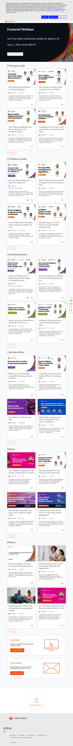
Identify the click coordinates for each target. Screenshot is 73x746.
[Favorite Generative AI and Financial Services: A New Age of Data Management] (62, 530)
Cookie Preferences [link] (41, 735)
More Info (63, 17)
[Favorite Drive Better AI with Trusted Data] (32, 437)
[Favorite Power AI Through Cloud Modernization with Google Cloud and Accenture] (32, 298)
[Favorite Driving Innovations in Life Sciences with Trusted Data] (62, 488)
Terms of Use (13, 735)
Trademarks (21, 735)
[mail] (71, 301)
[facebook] (71, 310)
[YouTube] (10, 729)
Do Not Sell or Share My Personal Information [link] (20, 737)
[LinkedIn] (7, 729)
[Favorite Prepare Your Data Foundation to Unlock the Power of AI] (32, 340)
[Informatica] (10, 22)
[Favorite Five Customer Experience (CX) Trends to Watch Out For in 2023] (32, 488)
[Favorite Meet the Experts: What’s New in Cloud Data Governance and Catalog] (32, 625)
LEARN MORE (17, 650)
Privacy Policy (30, 735)
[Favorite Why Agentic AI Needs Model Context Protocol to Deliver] (62, 104)
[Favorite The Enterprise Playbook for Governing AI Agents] (32, 104)
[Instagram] (5, 732)
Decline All (53, 17)
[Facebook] (5, 729)
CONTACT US (17, 673)
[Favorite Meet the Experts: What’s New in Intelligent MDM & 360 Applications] (62, 583)
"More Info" (32, 11)
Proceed (44, 17)
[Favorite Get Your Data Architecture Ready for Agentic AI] (32, 200)
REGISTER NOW (15, 54)
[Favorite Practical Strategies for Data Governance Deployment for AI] (32, 583)
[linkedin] (71, 304)
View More (12, 152)
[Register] (28, 200)
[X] (71, 307)
